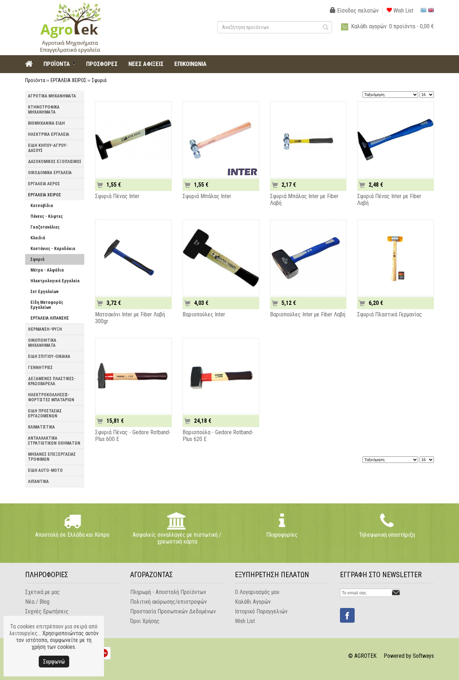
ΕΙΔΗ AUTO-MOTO (45, 470)
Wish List (402, 10)
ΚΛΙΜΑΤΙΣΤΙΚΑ (41, 427)
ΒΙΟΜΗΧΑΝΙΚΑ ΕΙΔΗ (46, 123)
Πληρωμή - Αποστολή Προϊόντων (168, 592)
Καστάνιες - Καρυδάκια (52, 248)
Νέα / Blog (37, 601)
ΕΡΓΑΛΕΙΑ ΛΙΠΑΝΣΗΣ (49, 318)
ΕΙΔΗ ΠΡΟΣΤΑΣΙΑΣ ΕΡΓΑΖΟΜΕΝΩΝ (45, 413)
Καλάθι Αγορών (253, 601)
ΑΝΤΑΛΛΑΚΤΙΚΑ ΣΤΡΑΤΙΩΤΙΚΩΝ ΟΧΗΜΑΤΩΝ (54, 441)
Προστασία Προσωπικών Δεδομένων (173, 611)
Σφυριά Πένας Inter (117, 196)
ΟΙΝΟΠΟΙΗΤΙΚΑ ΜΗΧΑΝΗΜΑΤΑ (42, 343)
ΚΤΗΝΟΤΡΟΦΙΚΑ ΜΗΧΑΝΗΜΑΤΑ (44, 110)
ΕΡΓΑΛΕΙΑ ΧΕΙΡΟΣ (68, 80)
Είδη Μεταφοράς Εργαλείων (46, 305)
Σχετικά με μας (42, 592)
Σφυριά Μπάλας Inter (207, 196)
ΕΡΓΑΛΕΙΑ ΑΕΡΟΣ (44, 183)
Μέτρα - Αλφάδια (47, 270)
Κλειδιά (37, 237)
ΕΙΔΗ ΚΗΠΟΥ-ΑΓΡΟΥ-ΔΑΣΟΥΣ (48, 148)
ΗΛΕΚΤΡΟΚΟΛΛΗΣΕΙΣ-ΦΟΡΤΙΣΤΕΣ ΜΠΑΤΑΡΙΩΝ (51, 397)
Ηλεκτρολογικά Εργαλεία (55, 280)
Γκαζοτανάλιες (45, 227)
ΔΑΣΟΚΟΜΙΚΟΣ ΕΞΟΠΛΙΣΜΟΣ (54, 161)
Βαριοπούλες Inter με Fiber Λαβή (307, 314)
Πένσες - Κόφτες (46, 216)
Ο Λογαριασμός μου (257, 592)
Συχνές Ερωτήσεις (46, 611)
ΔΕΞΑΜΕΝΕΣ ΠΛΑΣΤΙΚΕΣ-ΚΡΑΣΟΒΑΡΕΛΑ (52, 381)
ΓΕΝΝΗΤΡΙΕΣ (40, 367)
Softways (423, 655)
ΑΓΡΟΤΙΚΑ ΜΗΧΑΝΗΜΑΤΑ (52, 96)
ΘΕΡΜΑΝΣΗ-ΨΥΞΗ (45, 329)
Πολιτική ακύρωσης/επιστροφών (168, 601)
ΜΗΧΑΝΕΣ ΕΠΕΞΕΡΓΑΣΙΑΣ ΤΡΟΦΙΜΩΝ (52, 457)
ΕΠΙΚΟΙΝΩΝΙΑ (190, 63)
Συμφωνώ (54, 661)
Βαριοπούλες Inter (204, 314)
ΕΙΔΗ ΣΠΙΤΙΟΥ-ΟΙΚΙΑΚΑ (49, 356)
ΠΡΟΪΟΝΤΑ (56, 63)
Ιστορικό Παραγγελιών (261, 611)
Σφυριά (99, 80)
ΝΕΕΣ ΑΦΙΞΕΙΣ (146, 63)
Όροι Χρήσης (145, 621)
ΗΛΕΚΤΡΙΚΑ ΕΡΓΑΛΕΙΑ (48, 134)
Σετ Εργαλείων (44, 291)
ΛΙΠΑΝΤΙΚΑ (38, 481)
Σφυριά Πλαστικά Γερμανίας (389, 314)
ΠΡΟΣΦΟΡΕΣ (102, 63)
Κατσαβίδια (41, 205)
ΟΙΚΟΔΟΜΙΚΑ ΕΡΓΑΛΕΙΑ (50, 172)
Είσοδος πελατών (357, 10)
